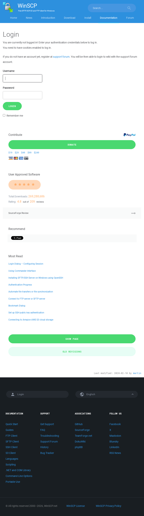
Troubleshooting (49, 435)
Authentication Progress (20, 284)
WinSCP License (75, 506)
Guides (10, 430)
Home (13, 17)
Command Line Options (19, 476)
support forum (61, 56)
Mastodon (115, 435)
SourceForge (82, 430)
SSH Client (11, 447)
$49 (23, 152)
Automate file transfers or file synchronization (30, 291)
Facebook (115, 424)
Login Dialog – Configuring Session (25, 263)
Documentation (108, 17)
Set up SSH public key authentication (26, 312)
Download (69, 17)
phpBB (79, 447)
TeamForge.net (83, 435)
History (44, 447)
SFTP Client (12, 441)
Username (8, 71)
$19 (10, 152)
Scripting (11, 464)
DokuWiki (80, 441)
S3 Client (11, 453)
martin (137, 373)
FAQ (42, 430)
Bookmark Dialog (16, 305)
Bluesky (114, 441)
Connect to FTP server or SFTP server (26, 298)
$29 (17, 152)
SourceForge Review (18, 213)
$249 (36, 152)
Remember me (15, 115)
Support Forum (49, 441)
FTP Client (11, 435)
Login (12, 106)
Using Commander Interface (22, 270)
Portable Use (13, 481)
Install (87, 17)
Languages (12, 458)
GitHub (79, 424)
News (29, 17)
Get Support (47, 424)
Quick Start (12, 424)
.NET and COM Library (18, 470)
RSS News (115, 453)
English (90, 394)
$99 (30, 152)
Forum (130, 17)
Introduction (48, 17)
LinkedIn (114, 447)
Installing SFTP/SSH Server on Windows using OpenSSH (35, 277)
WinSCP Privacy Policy (108, 506)
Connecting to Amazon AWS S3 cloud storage (30, 319)
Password (8, 87)
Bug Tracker (47, 453)
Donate (72, 144)
